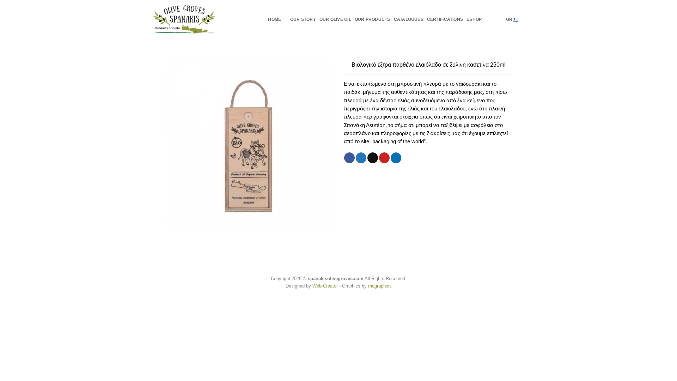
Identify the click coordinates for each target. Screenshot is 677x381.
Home (274, 19)
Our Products (372, 19)
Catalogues (408, 19)
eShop (474, 19)
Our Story (303, 19)
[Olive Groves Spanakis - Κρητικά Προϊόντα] (184, 19)
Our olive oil (335, 19)
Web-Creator (325, 286)
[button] (488, 19)
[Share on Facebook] (349, 157)
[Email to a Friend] (372, 157)
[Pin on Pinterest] (384, 157)
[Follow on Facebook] (498, 19)
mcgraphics (380, 286)
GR (509, 19)
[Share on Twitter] (361, 157)
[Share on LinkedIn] (396, 157)
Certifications (445, 19)
